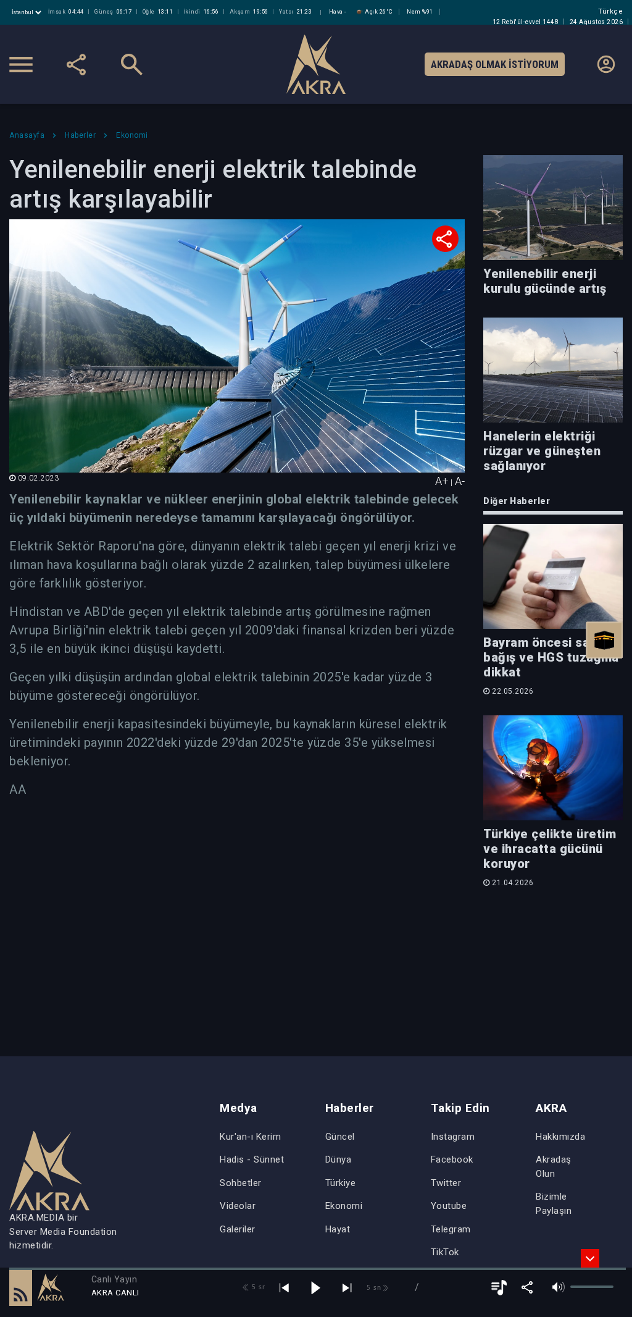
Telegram (451, 1229)
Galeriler (238, 1229)
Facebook (452, 1159)
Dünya (338, 1159)
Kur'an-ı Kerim (250, 1136)
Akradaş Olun (554, 1166)
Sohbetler (241, 1183)
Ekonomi (344, 1205)
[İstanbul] (27, 12)
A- (460, 480)
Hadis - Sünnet (252, 1159)
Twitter (446, 1183)
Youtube (449, 1205)
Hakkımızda (560, 1136)
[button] (20, 1287)
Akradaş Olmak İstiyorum (495, 64)
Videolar (238, 1205)
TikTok (445, 1252)
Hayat (338, 1229)
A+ (442, 480)
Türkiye (340, 1183)
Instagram (453, 1136)
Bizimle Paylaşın (554, 1203)
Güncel (340, 1136)
